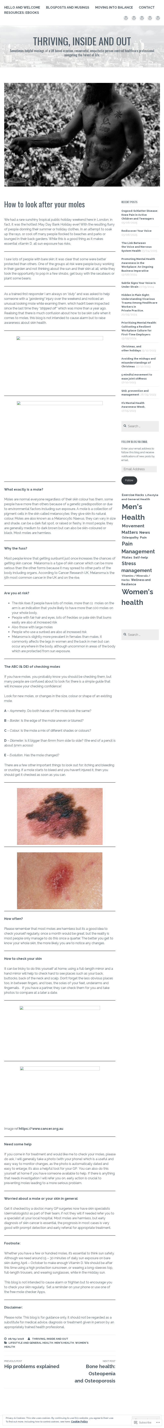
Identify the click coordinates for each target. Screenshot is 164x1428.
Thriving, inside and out (82, 40)
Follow (129, 480)
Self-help (140, 557)
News (144, 532)
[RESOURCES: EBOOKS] (158, 18)
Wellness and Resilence (136, 582)
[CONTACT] (150, 18)
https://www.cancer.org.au (41, 1129)
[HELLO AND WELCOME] (126, 18)
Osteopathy (130, 537)
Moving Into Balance (114, 7)
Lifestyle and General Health (31, 1342)
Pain (143, 537)
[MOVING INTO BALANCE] (142, 18)
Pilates (127, 557)
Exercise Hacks (133, 495)
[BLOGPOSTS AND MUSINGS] (134, 18)
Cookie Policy (79, 1421)
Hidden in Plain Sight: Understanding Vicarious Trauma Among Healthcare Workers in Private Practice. (139, 302)
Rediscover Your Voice (136, 230)
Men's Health (64, 1342)
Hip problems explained (31, 1364)
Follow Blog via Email (134, 441)
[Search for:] (140, 426)
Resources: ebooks (21, 13)
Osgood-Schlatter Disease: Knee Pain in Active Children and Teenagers (139, 214)
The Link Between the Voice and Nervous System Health (136, 246)
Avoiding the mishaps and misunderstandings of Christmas (138, 362)
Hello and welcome (22, 7)
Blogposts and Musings (67, 7)
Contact (147, 7)
